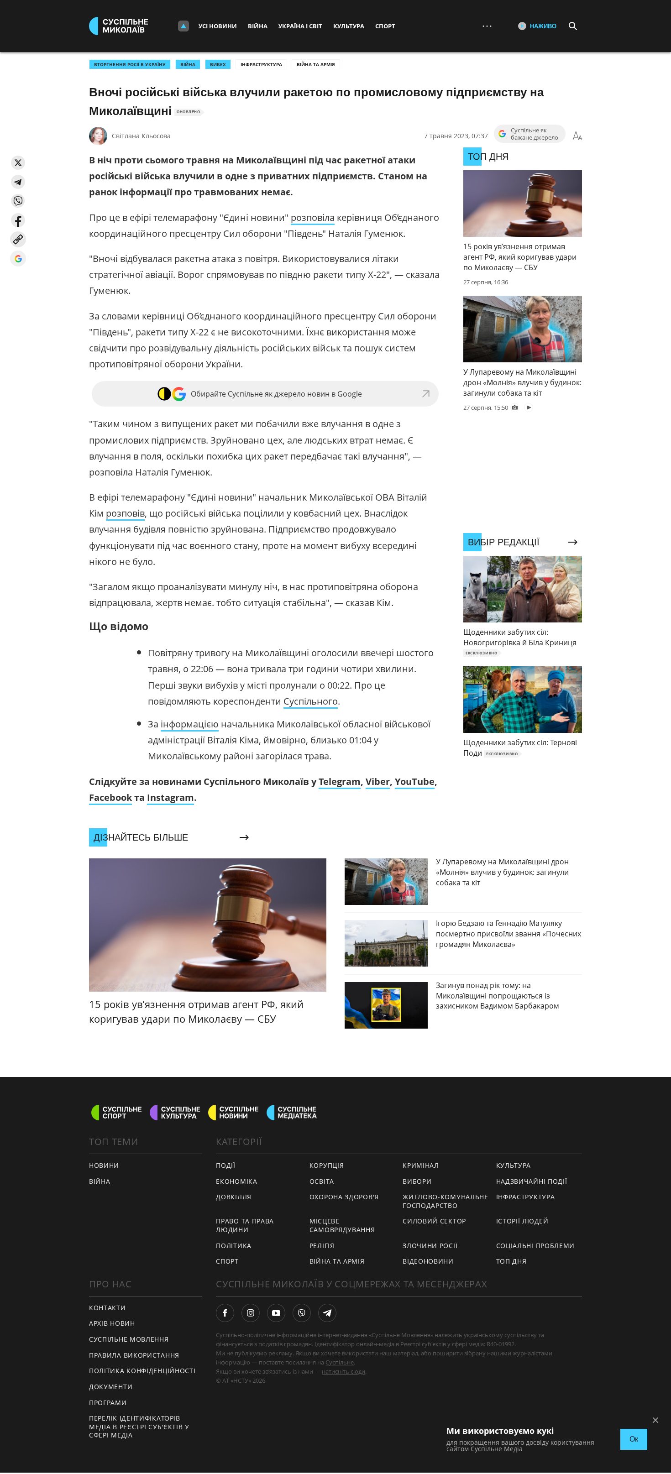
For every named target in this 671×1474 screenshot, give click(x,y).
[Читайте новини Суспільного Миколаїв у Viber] (302, 1313)
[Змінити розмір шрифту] (577, 136)
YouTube (415, 781)
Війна (257, 26)
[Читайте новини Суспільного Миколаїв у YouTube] (276, 1313)
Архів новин (112, 1323)
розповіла (313, 217)
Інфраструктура (261, 64)
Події (226, 1165)
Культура (348, 26)
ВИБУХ (218, 64)
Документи (110, 1386)
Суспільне (339, 1362)
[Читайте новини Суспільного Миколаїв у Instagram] (250, 1313)
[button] (18, 163)
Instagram (170, 797)
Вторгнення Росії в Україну (130, 64)
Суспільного (310, 701)
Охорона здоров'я (344, 1196)
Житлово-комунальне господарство (445, 1201)
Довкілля (234, 1196)
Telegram (340, 781)
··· (487, 26)
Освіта (321, 1181)
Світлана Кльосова (141, 135)
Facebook (110, 797)
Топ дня (511, 1261)
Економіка (236, 1181)
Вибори (417, 1181)
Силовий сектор (434, 1221)
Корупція (326, 1165)
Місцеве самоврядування (342, 1225)
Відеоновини (428, 1261)
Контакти (107, 1307)
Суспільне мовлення (129, 1339)
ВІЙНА (187, 64)
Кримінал (421, 1165)
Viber (378, 781)
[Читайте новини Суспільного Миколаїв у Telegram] (327, 1313)
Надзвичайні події (531, 1181)
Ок (633, 1439)
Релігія (322, 1245)
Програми (108, 1402)
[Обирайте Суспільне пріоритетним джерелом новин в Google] (18, 259)
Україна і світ (300, 26)
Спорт (385, 26)
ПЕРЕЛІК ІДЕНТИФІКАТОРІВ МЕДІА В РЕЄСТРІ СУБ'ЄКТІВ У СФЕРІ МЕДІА (139, 1426)
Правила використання (134, 1355)
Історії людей (522, 1221)
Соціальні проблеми (535, 1245)
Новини (104, 1165)
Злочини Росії (430, 1245)
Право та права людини (245, 1225)
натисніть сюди (343, 1371)
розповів (125, 513)
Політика (234, 1245)
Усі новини (218, 26)
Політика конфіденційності (142, 1370)
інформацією (190, 724)
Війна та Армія (316, 64)
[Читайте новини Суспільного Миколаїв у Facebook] (225, 1313)
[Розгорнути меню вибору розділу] (183, 26)
